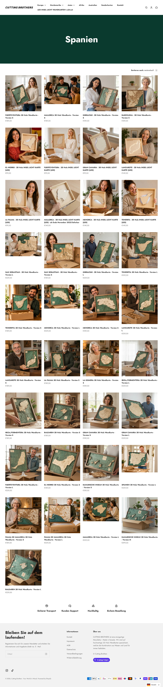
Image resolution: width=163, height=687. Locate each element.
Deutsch (153, 685)
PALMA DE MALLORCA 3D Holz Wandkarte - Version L (57, 538)
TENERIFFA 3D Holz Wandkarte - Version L (139, 272)
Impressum (71, 641)
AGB (68, 645)
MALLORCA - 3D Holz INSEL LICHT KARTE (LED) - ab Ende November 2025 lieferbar (62, 221)
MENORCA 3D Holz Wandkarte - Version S (100, 328)
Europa (40, 5)
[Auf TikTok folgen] (12, 670)
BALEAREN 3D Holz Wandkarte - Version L (23, 589)
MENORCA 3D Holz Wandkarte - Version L (62, 328)
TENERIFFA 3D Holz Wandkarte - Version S (23, 328)
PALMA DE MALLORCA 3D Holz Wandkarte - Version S (18, 538)
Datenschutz (71, 649)
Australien (93, 5)
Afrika (81, 5)
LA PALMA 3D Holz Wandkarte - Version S (61, 380)
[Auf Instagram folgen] (6, 670)
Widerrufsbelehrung (74, 657)
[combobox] (153, 685)
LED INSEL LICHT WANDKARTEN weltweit (55, 10)
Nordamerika (55, 5)
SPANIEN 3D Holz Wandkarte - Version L (139, 485)
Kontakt (120, 5)
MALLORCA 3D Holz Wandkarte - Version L (101, 537)
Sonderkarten (107, 5)
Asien (70, 5)
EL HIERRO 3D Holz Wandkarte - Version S (62, 485)
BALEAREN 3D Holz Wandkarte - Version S (62, 432)
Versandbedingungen (74, 653)
